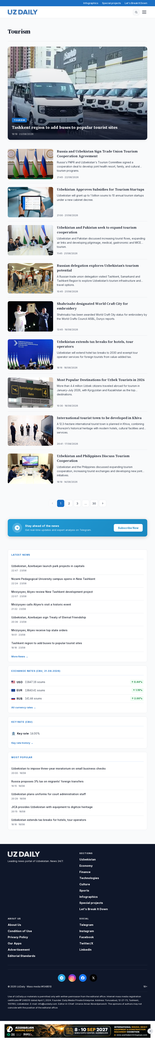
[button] (136, 12)
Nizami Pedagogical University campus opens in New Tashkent (53, 578)
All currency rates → (23, 707)
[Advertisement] (77, 1031)
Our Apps (15, 943)
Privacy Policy (18, 937)
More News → (19, 656)
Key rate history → (22, 742)
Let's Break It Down (136, 3)
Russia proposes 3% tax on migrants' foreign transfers (47, 781)
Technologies (89, 878)
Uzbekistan (87, 859)
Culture (84, 884)
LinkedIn (85, 949)
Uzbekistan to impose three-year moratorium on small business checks (58, 768)
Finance (85, 872)
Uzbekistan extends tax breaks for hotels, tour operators (48, 819)
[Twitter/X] (93, 978)
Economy (86, 865)
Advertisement (19, 949)
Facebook (86, 937)
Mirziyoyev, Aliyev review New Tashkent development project (52, 591)
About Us (14, 925)
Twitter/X (86, 943)
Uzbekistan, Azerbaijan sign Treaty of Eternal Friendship (48, 617)
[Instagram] (72, 978)
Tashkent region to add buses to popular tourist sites (46, 643)
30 (94, 503)
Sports (84, 890)
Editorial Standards (21, 956)
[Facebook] (83, 978)
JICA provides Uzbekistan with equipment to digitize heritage (52, 807)
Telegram (86, 925)
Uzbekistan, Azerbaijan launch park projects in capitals (47, 566)
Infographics (90, 3)
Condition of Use (20, 931)
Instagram (86, 931)
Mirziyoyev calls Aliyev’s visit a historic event (41, 604)
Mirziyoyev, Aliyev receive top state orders (39, 630)
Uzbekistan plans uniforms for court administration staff (48, 794)
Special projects (111, 3)
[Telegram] (61, 978)
